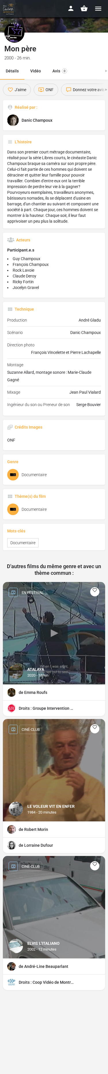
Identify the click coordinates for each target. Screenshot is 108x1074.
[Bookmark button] (94, 591)
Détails (12, 71)
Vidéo (35, 71)
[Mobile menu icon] (98, 8)
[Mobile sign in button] (71, 8)
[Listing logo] (14, 32)
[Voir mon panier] (84, 8)
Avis (58, 71)
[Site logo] (9, 8)
